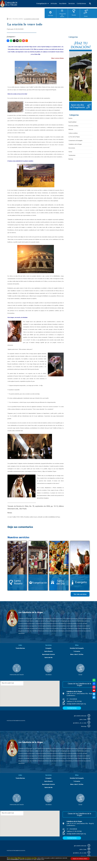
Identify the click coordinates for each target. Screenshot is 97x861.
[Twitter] (93, 697)
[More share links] (26, 40)
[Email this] (17, 40)
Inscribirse (49, 675)
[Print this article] (20, 40)
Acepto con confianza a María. (80, 858)
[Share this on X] (14, 40)
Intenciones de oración (62, 15)
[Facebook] (93, 683)
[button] (90, 3)
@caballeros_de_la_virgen (79, 723)
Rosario (74, 15)
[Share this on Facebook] (8, 40)
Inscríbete (62, 3)
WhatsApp (83, 726)
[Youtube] (93, 690)
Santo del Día (60, 582)
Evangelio (81, 582)
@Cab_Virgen (83, 719)
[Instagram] (93, 687)
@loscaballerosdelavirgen (80, 716)
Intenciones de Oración (17, 675)
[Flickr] (93, 694)
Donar (86, 16)
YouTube (50, 15)
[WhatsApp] (11, 40)
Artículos (54, 3)
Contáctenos (81, 3)
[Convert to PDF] (23, 40)
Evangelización (41, 3)
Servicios (71, 3)
